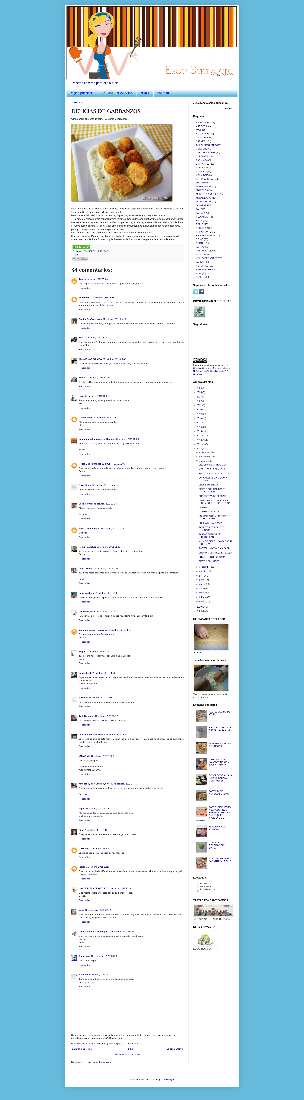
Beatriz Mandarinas (89, 528)
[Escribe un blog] (77, 258)
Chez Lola (84, 956)
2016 (199, 427)
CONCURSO (202, 148)
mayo (202, 584)
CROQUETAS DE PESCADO (213, 496)
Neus (81, 974)
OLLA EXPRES (203, 205)
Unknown (84, 848)
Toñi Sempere (86, 716)
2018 (199, 418)
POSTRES (201, 228)
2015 (199, 431)
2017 (199, 422)
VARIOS (200, 262)
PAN (198, 209)
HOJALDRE (202, 175)
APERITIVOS (202, 122)
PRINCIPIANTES (204, 232)
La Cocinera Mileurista (91, 734)
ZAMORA (201, 277)
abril (201, 588)
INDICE (145, 93)
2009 (199, 611)
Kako (81, 396)
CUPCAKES (202, 156)
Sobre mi (163, 93)
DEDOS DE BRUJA (208, 484)
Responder (84, 288)
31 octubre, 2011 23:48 (120, 888)
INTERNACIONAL (205, 179)
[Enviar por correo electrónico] (74, 258)
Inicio (130, 1049)
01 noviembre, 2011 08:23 (104, 956)
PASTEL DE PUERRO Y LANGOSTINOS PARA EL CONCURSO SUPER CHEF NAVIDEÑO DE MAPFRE (213, 814)
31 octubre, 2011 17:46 (125, 783)
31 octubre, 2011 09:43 (114, 359)
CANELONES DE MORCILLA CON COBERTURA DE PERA (214, 501)
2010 (199, 606)
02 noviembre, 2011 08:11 (98, 974)
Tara (81, 279)
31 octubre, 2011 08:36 (102, 297)
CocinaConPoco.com (90, 319)
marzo (202, 592)
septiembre (205, 567)
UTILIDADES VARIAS (206, 258)
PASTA (199, 213)
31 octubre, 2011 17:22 (102, 756)
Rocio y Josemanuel (90, 463)
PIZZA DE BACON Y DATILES (214, 473)
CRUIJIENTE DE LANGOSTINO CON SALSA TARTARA (219, 762)
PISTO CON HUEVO (209, 561)
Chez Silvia (85, 485)
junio (202, 579)
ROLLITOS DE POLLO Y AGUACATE (211, 528)
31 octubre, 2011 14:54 (103, 673)
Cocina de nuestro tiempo (93, 931)
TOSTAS (200, 254)
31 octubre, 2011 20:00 (101, 848)
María (82, 377)
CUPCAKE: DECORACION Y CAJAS (217, 845)
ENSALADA (202, 160)
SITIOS (199, 239)
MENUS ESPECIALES (207, 194)
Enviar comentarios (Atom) (99, 1062)
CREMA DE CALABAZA (210, 523)
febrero (203, 597)
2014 (199, 435)
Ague (82, 808)
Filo (81, 830)
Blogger (170, 1079)
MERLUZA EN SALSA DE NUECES (220, 744)
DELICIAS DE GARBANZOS (213, 464)
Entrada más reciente (83, 1049)
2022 (199, 401)
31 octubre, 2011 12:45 (106, 593)
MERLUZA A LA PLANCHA (212, 469)
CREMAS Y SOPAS (205, 152)
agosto (203, 571)
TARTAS (200, 247)
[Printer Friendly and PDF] (81, 248)
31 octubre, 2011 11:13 (105, 503)
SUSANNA (84, 756)
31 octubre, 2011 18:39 (97, 808)
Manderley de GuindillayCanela (96, 783)
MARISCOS (202, 190)
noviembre (205, 456)
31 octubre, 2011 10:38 (127, 439)
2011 (199, 448)
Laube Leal (85, 673)
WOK (198, 273)
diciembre (204, 452)
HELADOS (201, 171)
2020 (199, 409)
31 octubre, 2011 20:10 (97, 867)
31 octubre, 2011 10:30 (105, 417)
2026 (199, 388)
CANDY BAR (202, 137)
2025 (199, 392)
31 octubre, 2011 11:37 (108, 547)
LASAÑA (203, 507)
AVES (199, 130)
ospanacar (84, 297)
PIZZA (199, 220)
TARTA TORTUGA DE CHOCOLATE (210, 535)
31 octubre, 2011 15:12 (106, 716)
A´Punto (83, 697)
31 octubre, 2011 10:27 (97, 396)
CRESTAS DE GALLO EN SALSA (215, 552)
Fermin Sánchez (87, 547)
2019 (199, 414)
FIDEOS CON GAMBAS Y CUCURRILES (212, 490)
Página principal (81, 93)
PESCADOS (202, 216)
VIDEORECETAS (204, 269)
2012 (199, 444)
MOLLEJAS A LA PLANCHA (217, 828)
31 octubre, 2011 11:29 (112, 528)
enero (202, 601)
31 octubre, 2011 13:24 (108, 611)
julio (201, 575)
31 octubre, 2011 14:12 (119, 630)
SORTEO (200, 243)
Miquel (82, 651)
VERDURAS (102, 251)
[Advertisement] (209, 971)
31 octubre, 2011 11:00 (113, 463)
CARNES (200, 141)
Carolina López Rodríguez (93, 630)
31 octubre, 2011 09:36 (96, 337)
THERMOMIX (203, 250)
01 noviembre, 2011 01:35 (121, 931)
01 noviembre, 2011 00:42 (98, 910)
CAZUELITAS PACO (209, 511)
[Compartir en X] (80, 258)
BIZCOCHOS (202, 133)
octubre (203, 461)
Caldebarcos (86, 417)
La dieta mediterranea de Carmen (96, 439)
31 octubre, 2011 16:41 (115, 734)
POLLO (199, 224)
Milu (81, 337)
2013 (199, 440)
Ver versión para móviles (127, 1054)
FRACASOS (202, 167)
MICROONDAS (203, 201)
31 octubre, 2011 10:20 (98, 377)
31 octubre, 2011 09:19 (114, 319)
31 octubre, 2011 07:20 (96, 279)
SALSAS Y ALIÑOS (205, 235)
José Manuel (86, 503)
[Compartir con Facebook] (83, 258)
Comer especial (87, 611)
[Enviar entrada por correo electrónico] (76, 255)
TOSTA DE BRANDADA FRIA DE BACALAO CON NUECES (220, 778)
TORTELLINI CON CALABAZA (214, 548)
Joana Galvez (86, 568)
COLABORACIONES (206, 145)
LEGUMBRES (88, 251)
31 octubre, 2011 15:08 (100, 697)
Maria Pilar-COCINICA (90, 359)
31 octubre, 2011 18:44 (95, 830)
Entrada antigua (175, 1049)
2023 (199, 396)
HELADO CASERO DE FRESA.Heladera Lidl (220, 729)
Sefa (81, 910)
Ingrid (82, 867)
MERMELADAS (203, 198)
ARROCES (201, 126)
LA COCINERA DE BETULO (93, 888)
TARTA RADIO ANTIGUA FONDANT (219, 792)
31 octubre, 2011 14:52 (98, 651)
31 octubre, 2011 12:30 (106, 568)
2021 (199, 405)
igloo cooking (86, 593)
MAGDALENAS (203, 186)
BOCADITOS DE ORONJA (212, 557)
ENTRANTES (202, 164)
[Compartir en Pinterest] (86, 258)
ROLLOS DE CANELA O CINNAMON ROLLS (220, 859)
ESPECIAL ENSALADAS (115, 93)
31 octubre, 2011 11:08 (103, 485)
